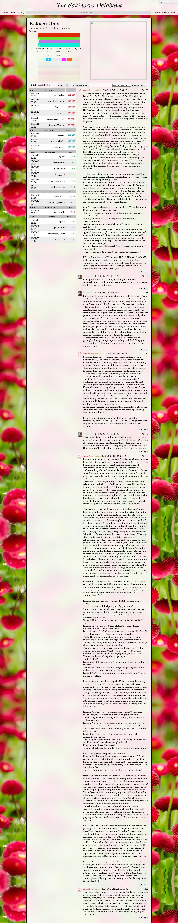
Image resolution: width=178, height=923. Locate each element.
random (156, 12)
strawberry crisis (91, 90)
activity (21, 12)
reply (145, 272)
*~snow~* (88, 276)
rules (164, 12)
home (5, 12)
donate (171, 12)
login (163, 1)
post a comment (80, 85)
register (173, 1)
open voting (64, 85)
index (12, 12)
